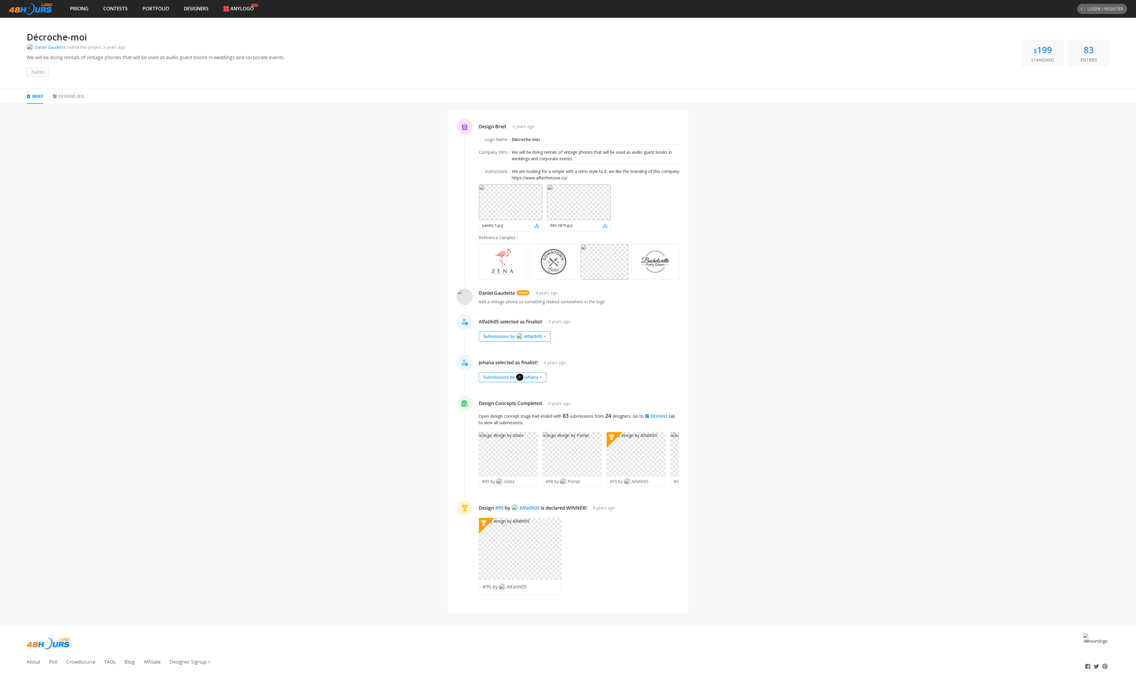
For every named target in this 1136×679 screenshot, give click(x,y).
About (33, 662)
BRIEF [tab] (37, 96)
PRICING (79, 8)
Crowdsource (81, 662)
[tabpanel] (568, 361)
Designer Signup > (190, 662)
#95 (499, 508)
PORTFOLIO (156, 8)
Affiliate (152, 662)
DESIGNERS (196, 8)
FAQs (110, 662)
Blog (130, 662)
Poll (53, 662)
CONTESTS (115, 8)
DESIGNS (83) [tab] (71, 96)
